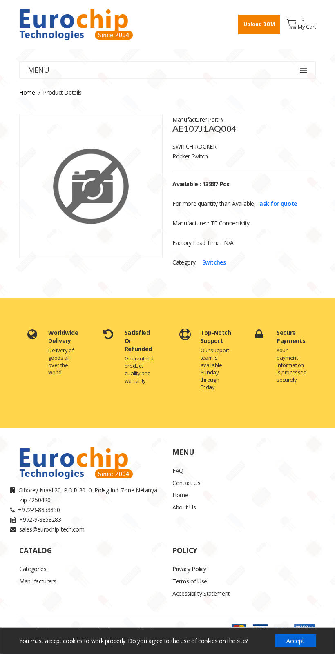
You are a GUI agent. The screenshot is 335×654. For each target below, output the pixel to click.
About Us (184, 507)
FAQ (177, 470)
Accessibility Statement (201, 593)
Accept (295, 641)
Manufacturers (37, 581)
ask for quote (278, 203)
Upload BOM (259, 24)
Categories (33, 569)
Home (180, 495)
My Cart (307, 26)
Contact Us (186, 483)
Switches (214, 262)
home (27, 92)
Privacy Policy (189, 569)
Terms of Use (189, 581)
